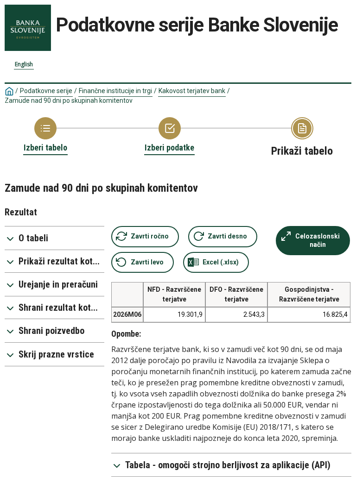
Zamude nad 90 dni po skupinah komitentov (69, 100)
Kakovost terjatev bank (192, 90)
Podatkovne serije (46, 90)
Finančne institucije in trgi (115, 90)
